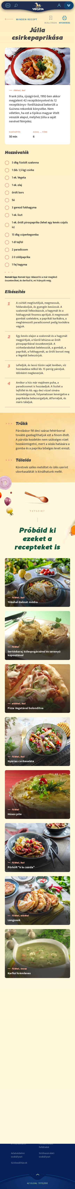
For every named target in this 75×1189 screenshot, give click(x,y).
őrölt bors (18, 192)
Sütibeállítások (19, 1163)
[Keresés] (16, 5)
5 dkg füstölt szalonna (25, 162)
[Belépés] (59, 5)
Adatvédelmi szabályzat (18, 1155)
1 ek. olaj (17, 185)
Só (13, 200)
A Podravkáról (18, 1144)
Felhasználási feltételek (46, 1145)
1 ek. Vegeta (19, 177)
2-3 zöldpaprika (21, 257)
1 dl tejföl (17, 242)
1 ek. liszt (17, 215)
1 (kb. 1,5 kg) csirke (23, 170)
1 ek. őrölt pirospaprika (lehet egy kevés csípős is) (40, 225)
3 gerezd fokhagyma (24, 207)
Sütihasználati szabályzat (46, 1155)
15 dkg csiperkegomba (25, 234)
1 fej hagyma (19, 264)
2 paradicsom (20, 249)
